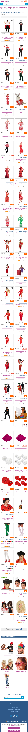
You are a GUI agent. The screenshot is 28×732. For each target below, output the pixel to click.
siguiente (18, 629)
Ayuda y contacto (14, 703)
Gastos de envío (14, 705)
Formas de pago (14, 707)
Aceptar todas (14, 728)
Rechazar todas (14, 730)
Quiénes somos (14, 711)
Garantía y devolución (14, 709)
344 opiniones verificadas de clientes (19, 721)
